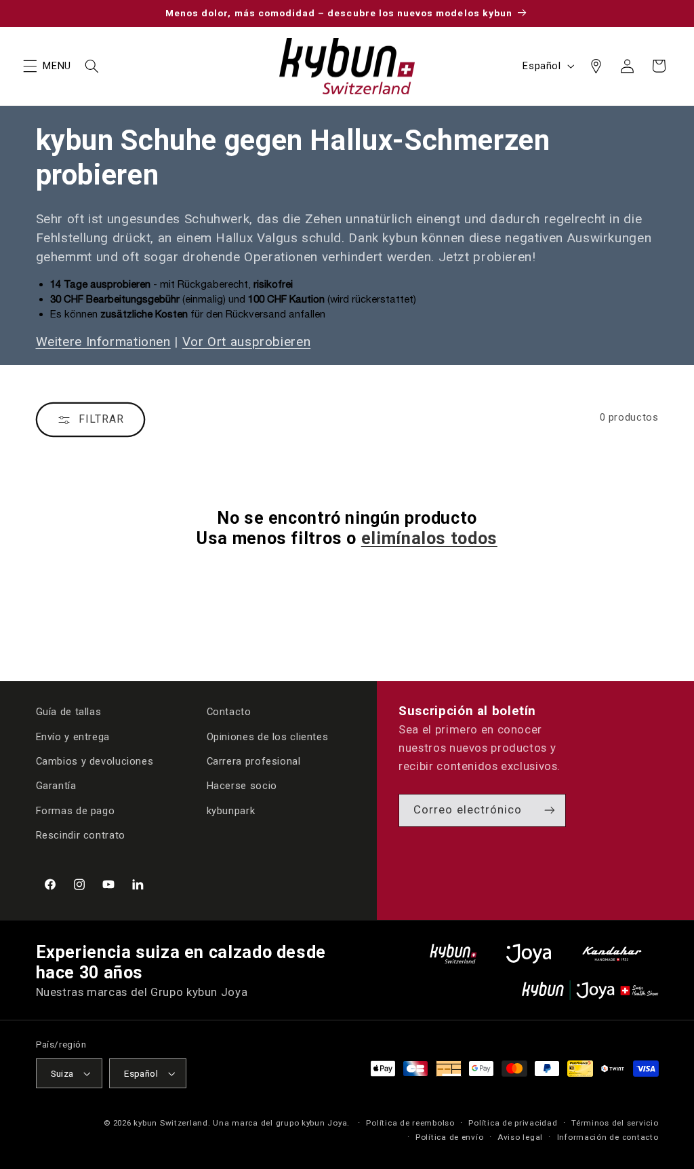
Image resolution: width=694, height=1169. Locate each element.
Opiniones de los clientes (268, 737)
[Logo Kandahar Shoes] (612, 953)
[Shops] (595, 65)
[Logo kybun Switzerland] (453, 953)
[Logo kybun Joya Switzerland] (590, 990)
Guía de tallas (69, 712)
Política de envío (449, 1137)
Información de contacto (608, 1137)
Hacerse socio (242, 786)
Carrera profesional (254, 761)
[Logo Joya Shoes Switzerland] (528, 953)
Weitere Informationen (103, 341)
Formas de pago (75, 811)
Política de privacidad (512, 1123)
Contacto (229, 712)
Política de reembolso (410, 1123)
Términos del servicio (614, 1123)
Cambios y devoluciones (95, 761)
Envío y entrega (73, 737)
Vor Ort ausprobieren (246, 341)
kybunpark (231, 811)
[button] (29, 65)
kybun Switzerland (171, 1123)
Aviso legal (520, 1137)
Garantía (56, 786)
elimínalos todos (429, 538)
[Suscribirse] (549, 810)
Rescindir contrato (80, 835)
